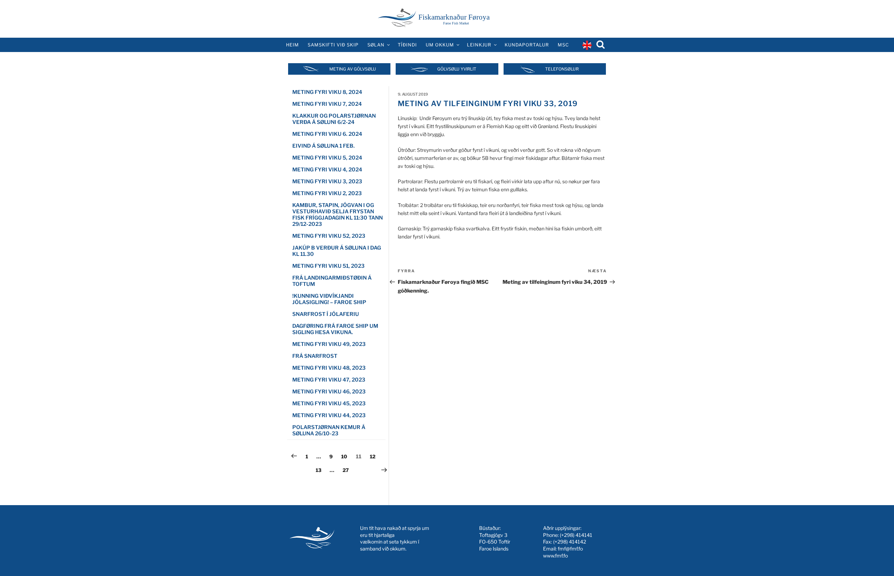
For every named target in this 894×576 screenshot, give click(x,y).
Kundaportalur (527, 44)
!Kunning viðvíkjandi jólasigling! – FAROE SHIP (329, 299)
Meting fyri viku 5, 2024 (327, 158)
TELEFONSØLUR (562, 69)
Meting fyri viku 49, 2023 (329, 344)
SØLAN (375, 44)
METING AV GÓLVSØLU (352, 69)
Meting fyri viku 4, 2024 (327, 170)
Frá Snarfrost (314, 356)
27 (347, 470)
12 (374, 456)
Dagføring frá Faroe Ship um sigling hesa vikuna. (335, 329)
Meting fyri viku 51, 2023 (328, 266)
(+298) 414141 (576, 535)
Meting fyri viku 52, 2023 (328, 236)
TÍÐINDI (407, 44)
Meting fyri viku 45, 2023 (329, 403)
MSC (563, 44)
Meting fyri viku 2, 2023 (327, 193)
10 (346, 456)
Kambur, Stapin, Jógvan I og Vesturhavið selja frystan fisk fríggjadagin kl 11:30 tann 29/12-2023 (337, 214)
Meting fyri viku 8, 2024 (327, 92)
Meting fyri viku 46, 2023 (329, 392)
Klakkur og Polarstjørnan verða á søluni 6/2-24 (334, 119)
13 (320, 470)
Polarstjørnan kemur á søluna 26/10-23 (328, 430)
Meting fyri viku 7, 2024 (327, 104)
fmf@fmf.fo (570, 549)
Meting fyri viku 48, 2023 (329, 368)
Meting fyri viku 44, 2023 (329, 415)
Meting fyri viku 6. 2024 (327, 134)
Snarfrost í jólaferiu (325, 314)
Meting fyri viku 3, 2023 (327, 181)
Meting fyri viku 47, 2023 (328, 380)
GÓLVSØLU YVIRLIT (456, 69)
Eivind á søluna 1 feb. (323, 146)
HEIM (292, 44)
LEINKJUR (479, 44)
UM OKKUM (440, 44)
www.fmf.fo (555, 556)
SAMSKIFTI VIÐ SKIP (333, 44)
